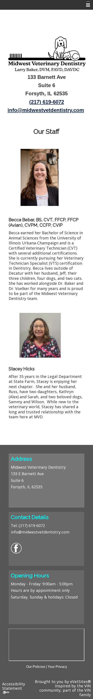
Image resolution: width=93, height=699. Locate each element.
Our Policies (35, 667)
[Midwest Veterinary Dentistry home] (46, 53)
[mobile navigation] (86, 5)
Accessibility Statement (13, 686)
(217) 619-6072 (32, 525)
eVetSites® (80, 681)
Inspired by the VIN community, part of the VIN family (65, 690)
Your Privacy (57, 667)
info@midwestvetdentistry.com (46, 110)
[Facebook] (16, 547)
